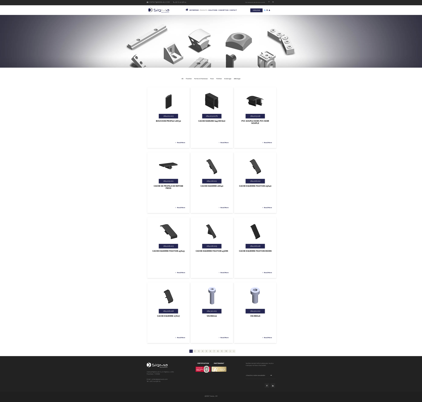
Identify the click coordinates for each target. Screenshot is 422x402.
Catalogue (256, 10)
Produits (203, 10)
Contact (233, 10)
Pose (212, 78)
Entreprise (194, 10)
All (182, 78)
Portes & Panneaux (201, 78)
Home (197, 61)
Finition (219, 78)
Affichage (237, 78)
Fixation (189, 78)
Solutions (212, 10)
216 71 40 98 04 (180, 2)
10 (226, 351)
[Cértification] (203, 369)
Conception (223, 10)
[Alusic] (219, 369)
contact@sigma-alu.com (159, 2)
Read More (181, 142)
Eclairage (227, 78)
